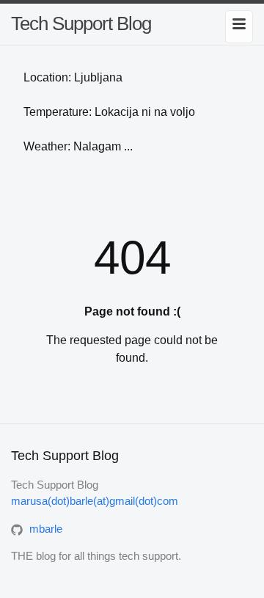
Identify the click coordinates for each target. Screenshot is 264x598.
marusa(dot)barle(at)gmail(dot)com (94, 501)
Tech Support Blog (81, 23)
